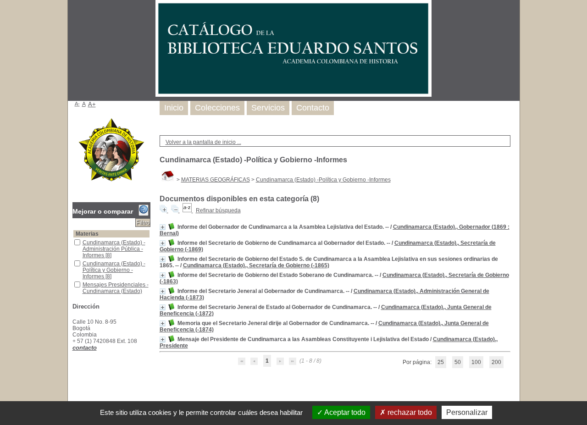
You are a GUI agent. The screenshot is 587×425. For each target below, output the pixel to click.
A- (77, 103)
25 (440, 362)
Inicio (173, 107)
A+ (92, 104)
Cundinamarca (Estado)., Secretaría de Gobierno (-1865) (256, 265)
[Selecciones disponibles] (188, 210)
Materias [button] (87, 234)
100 (476, 362)
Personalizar (466, 412)
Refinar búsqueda (218, 210)
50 (457, 362)
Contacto (312, 107)
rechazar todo (409, 412)
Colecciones (217, 107)
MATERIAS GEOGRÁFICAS (215, 180)
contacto (84, 347)
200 (496, 362)
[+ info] (163, 227)
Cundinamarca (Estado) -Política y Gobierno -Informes (323, 180)
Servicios (268, 107)
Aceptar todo (344, 412)
